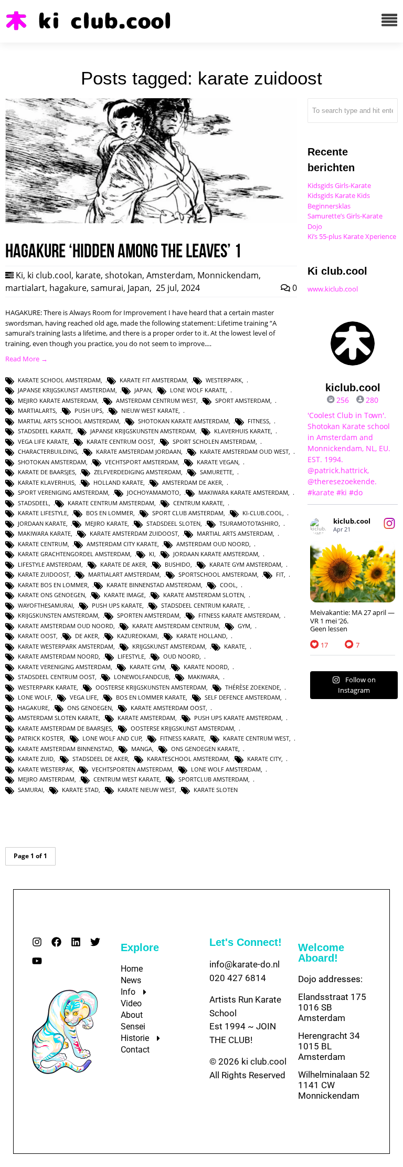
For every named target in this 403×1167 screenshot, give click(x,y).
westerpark (224, 380)
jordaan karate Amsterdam (215, 554)
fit (280, 574)
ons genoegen (89, 708)
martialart (25, 288)
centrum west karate (126, 779)
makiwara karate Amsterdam (243, 492)
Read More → (26, 358)
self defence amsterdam (242, 697)
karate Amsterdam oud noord (65, 626)
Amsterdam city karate (122, 544)
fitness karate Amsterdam (238, 615)
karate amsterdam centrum (175, 626)
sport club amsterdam (188, 513)
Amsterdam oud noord (212, 544)
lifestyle (131, 656)
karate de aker (123, 564)
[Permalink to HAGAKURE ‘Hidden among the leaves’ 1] (151, 220)
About (132, 1015)
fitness (258, 421)
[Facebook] (56, 942)
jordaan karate (42, 523)
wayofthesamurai (45, 605)
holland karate (118, 482)
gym (244, 626)
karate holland (201, 636)
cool (228, 585)
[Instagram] (37, 942)
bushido (177, 564)
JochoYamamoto (153, 492)
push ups (88, 410)
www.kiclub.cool (332, 289)
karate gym (147, 667)
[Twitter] (95, 942)
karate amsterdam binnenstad (65, 749)
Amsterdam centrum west (156, 400)
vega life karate (43, 441)
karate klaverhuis (46, 482)
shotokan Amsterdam (52, 462)
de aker (86, 636)
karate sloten (216, 790)
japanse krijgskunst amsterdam (66, 390)
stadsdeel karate (44, 431)
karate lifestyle (42, 513)
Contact (135, 1050)
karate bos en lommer (53, 585)
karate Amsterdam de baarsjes (65, 728)
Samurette (216, 472)
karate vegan (217, 462)
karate (88, 275)
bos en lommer (109, 513)
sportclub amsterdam (213, 779)
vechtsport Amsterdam (141, 462)
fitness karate (182, 738)
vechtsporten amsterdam (132, 769)
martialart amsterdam (124, 574)
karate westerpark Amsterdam (65, 646)
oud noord (181, 656)
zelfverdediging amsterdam (137, 472)
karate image (124, 595)
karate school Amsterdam (59, 380)
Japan (139, 288)
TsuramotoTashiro (249, 523)
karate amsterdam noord (58, 656)
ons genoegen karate (204, 749)
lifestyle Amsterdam (49, 564)
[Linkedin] (76, 942)
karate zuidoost (43, 574)
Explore (140, 947)
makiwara (203, 677)
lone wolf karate (198, 390)
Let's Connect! (245, 942)
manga (141, 749)
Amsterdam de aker (192, 482)
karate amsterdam (146, 718)
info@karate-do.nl (244, 964)
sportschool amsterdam (217, 574)
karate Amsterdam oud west (244, 451)
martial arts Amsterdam (235, 533)
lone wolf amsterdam (226, 769)
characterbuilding (47, 451)
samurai (107, 288)
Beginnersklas (329, 206)
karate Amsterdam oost (168, 708)
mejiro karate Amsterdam (57, 400)
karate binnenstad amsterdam (154, 585)
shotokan (123, 275)
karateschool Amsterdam (187, 759)
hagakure (68, 288)
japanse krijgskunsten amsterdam (142, 431)
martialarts (37, 410)
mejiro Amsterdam (46, 779)
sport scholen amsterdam (214, 441)
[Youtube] (37, 961)
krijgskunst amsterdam (168, 646)
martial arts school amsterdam (68, 421)
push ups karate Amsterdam (237, 718)
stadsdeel (33, 503)
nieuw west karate (149, 410)
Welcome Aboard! (321, 953)
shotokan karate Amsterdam (183, 421)
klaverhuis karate (242, 431)
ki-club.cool (262, 513)
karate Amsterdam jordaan (138, 451)
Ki (19, 275)
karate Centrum (43, 544)
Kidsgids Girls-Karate (339, 185)
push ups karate (117, 605)
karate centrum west (256, 738)
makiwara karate (44, 533)
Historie (135, 1038)
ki (151, 554)
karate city (264, 759)
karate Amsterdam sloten (203, 595)
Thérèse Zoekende (252, 687)
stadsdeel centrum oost (56, 677)
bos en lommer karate (151, 697)
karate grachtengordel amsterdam (74, 554)
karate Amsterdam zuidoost (134, 533)
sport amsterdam (242, 400)
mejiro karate (106, 523)
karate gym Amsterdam (245, 564)
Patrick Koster (40, 738)
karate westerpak (45, 769)
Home (132, 969)
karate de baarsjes (46, 472)
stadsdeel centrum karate (202, 605)
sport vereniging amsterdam (63, 492)
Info (128, 992)
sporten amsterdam (148, 615)
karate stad (80, 790)
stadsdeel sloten (173, 523)
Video (131, 1003)
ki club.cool (49, 275)
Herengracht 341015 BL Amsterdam (329, 1046)
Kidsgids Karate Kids (338, 195)
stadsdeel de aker (100, 759)
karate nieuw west (146, 790)
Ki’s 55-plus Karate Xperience (351, 236)
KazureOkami (137, 636)
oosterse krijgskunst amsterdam (182, 728)
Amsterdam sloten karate (58, 718)
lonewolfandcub (141, 677)
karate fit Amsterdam (153, 380)
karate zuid (36, 759)
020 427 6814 (237, 978)
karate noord (206, 667)
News (131, 980)
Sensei (133, 1026)
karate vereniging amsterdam (64, 667)
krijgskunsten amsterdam (58, 615)
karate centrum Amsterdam (111, 503)
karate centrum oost (120, 441)
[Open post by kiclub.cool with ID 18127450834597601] (352, 572)
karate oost (37, 636)
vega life (83, 697)
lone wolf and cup (112, 738)
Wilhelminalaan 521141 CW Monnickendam (334, 1085)
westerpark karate (47, 687)
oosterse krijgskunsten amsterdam (151, 687)
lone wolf (34, 697)
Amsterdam (169, 275)
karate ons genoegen (51, 595)
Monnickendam (228, 275)
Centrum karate (198, 503)
